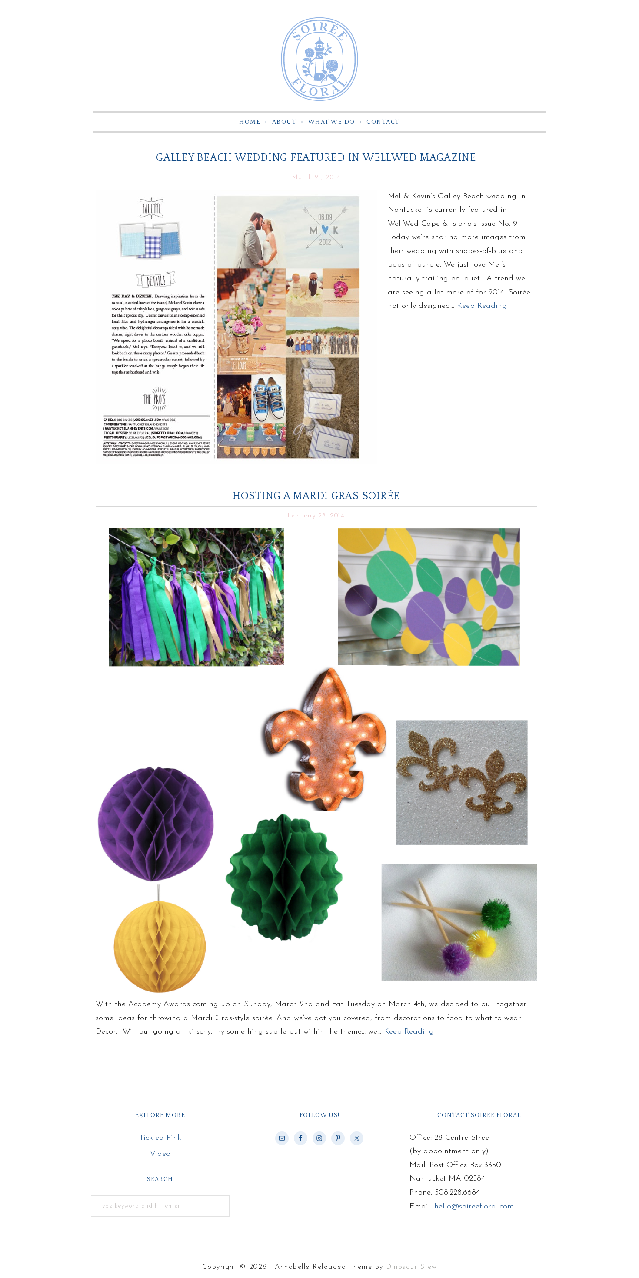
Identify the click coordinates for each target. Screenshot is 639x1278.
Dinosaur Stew (411, 1267)
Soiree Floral (319, 59)
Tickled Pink (160, 1138)
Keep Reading (482, 306)
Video (160, 1154)
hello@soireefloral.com (474, 1207)
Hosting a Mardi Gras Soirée (316, 496)
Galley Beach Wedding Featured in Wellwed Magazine (316, 158)
